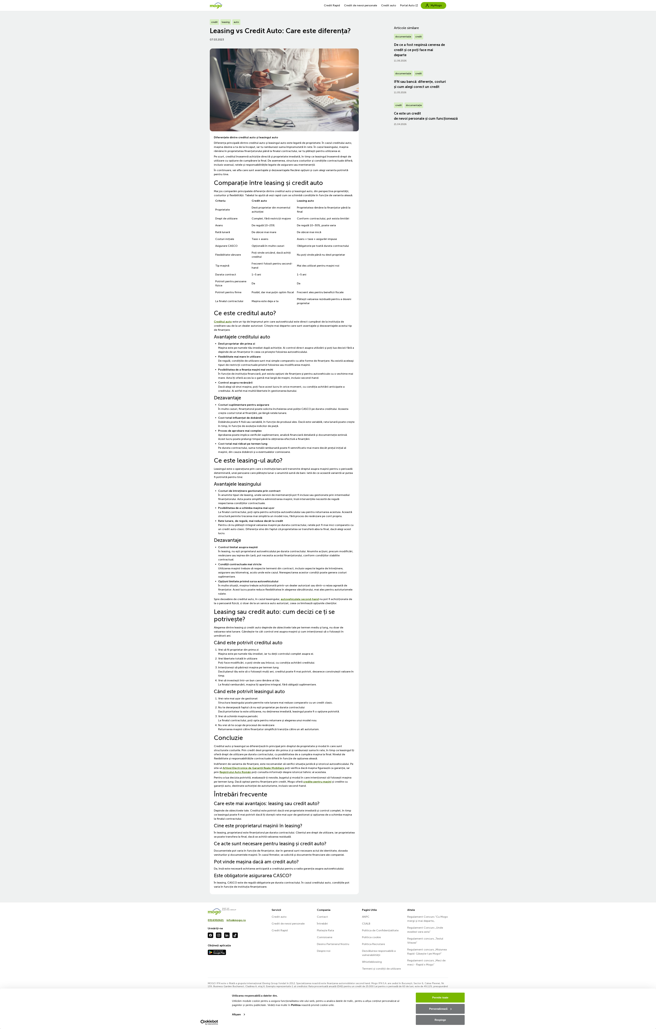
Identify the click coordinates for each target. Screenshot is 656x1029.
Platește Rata (325, 930)
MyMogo (436, 5)
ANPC (365, 916)
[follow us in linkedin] (227, 935)
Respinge (440, 1019)
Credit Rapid (332, 5)
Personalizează (438, 1008)
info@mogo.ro (236, 920)
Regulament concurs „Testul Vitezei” (425, 940)
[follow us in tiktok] (235, 935)
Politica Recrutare (373, 944)
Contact (322, 916)
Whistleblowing (372, 961)
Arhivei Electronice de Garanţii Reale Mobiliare (253, 768)
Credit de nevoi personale (360, 5)
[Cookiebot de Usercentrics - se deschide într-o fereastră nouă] (209, 1022)
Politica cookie (371, 937)
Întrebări (322, 923)
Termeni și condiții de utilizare (381, 968)
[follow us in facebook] (210, 935)
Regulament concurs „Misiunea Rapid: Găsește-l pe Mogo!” (427, 951)
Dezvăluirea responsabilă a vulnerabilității (379, 953)
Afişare (236, 1014)
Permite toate (440, 997)
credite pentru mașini (317, 781)
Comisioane (324, 937)
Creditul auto (223, 321)
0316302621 (216, 920)
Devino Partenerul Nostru (333, 944)
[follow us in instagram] (218, 935)
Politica (296, 1005)
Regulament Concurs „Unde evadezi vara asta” (425, 929)
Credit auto (388, 5)
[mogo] (238, 911)
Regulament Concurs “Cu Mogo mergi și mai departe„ (427, 918)
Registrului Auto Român (235, 772)
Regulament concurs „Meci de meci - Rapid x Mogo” (426, 962)
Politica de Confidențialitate (380, 930)
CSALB (366, 923)
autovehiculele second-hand (300, 599)
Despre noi (323, 950)
